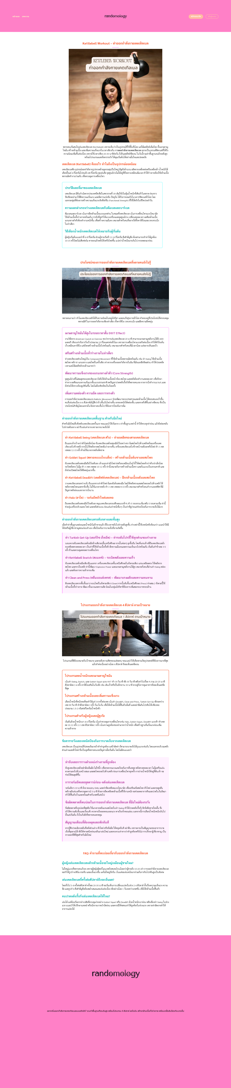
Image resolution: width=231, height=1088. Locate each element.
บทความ (25, 16)
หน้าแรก (16, 16)
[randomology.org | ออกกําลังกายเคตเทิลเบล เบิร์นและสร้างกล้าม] (115, 16)
